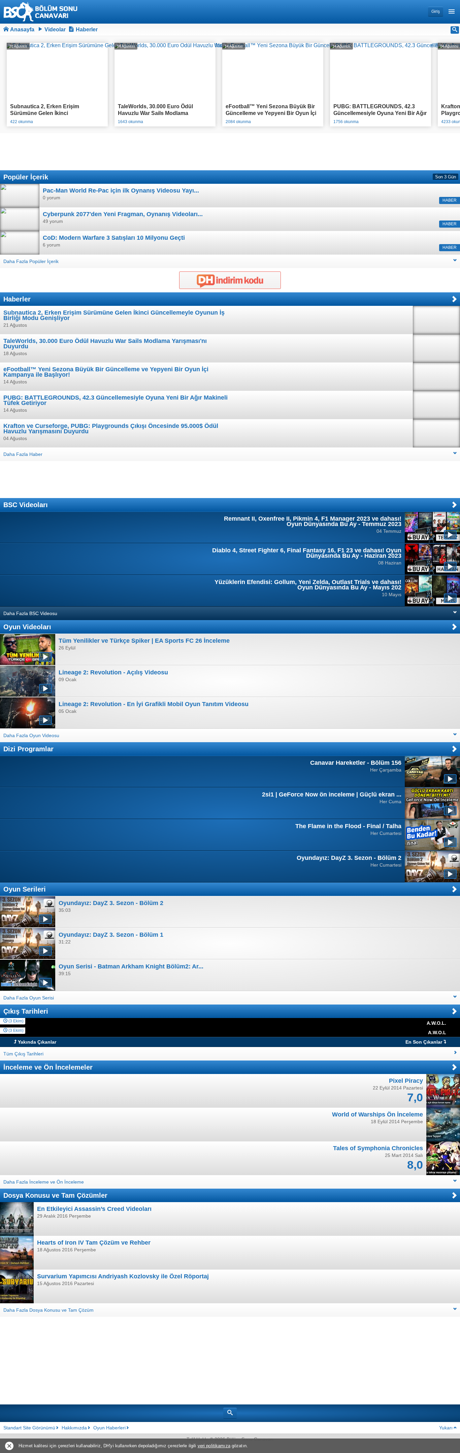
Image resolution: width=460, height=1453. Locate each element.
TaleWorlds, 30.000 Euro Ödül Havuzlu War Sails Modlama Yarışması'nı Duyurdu (155, 112)
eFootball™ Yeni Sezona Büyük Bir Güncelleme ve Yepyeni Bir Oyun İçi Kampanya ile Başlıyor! (271, 112)
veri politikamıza (214, 1445)
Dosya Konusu (26, 1195)
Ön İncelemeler (68, 1067)
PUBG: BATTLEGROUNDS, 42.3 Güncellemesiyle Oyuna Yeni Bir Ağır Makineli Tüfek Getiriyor (380, 112)
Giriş (435, 11)
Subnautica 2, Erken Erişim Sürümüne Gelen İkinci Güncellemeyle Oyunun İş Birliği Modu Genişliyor (51, 112)
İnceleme (17, 1067)
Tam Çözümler (84, 1195)
